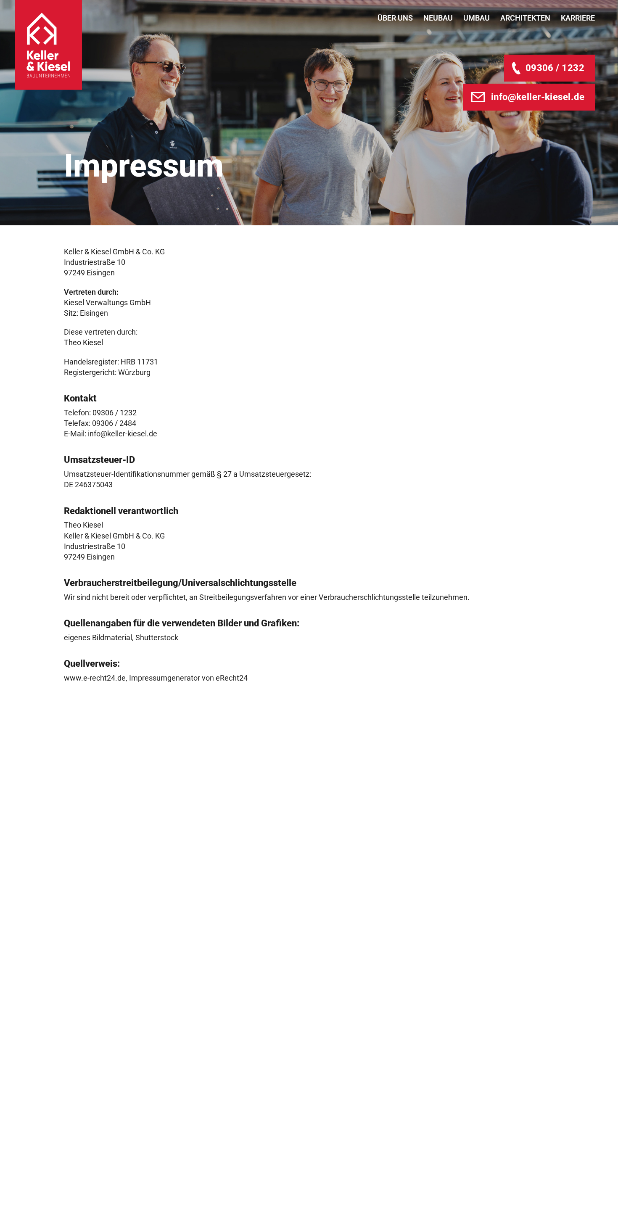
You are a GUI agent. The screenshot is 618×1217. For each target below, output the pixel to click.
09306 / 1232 (555, 68)
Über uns (395, 17)
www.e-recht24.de (95, 677)
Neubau (438, 17)
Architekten (525, 17)
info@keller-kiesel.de (537, 97)
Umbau (476, 17)
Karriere (578, 17)
